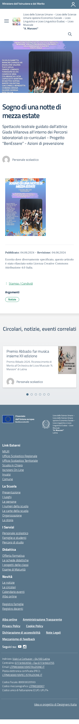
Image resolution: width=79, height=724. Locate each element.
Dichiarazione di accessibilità (21, 632)
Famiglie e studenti (14, 537)
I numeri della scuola (15, 506)
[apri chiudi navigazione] (6, 21)
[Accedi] (73, 4)
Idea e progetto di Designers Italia (55, 704)
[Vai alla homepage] (16, 21)
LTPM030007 (36, 686)
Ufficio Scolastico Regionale (19, 456)
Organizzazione (12, 515)
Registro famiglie (13, 604)
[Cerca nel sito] (70, 34)
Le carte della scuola (15, 510)
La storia (7, 520)
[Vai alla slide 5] (44, 394)
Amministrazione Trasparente (42, 619)
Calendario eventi (13, 591)
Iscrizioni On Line (13, 469)
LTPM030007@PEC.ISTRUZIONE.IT (22, 675)
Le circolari (9, 587)
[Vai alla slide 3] (36, 394)
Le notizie (8, 582)
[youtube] (19, 646)
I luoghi (7, 497)
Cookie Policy (34, 626)
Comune (7, 479)
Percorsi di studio (13, 542)
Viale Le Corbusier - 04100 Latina (31, 659)
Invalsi (6, 474)
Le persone (9, 501)
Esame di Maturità (14, 569)
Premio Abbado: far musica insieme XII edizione (28, 353)
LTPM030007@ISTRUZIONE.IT (27, 667)
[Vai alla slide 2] (31, 394)
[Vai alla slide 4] (40, 394)
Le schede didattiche (15, 560)
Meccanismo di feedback (18, 639)
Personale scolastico (15, 533)
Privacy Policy (11, 626)
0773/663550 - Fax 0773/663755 (34, 663)
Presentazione (11, 492)
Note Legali (53, 632)
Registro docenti (12, 608)
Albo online (9, 596)
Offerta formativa (13, 555)
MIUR (5, 451)
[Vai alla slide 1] (27, 394)
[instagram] (24, 646)
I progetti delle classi (15, 564)
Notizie (12, 299)
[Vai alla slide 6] (48, 394)
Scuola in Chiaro (12, 465)
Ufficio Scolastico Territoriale (20, 460)
